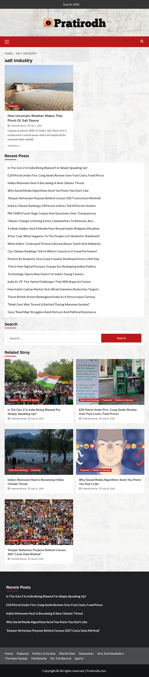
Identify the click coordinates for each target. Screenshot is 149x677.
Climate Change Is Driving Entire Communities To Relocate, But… (51, 221)
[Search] (141, 41)
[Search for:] (54, 338)
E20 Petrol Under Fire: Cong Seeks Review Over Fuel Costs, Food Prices (56, 175)
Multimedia (39, 658)
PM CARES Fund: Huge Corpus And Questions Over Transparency (52, 213)
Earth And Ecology (89, 400)
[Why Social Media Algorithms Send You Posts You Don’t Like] (110, 452)
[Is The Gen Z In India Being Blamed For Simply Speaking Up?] (39, 382)
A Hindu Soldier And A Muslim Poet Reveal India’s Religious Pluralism (53, 228)
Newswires (86, 653)
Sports (79, 658)
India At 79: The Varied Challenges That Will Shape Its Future (49, 281)
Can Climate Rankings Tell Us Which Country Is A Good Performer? (52, 251)
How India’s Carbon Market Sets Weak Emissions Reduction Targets (53, 289)
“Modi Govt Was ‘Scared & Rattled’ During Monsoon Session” (49, 304)
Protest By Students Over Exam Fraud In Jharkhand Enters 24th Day (53, 259)
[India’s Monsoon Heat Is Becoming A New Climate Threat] (39, 452)
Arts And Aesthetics (110, 653)
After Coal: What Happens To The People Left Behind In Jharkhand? (54, 236)
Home (9, 653)
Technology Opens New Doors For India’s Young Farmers (46, 274)
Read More (13, 145)
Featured (13, 106)
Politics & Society (30, 400)
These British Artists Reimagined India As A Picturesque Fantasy (51, 297)
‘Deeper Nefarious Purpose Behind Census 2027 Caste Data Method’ (54, 198)
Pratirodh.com (96, 671)
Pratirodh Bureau (19, 126)
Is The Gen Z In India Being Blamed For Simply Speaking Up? (47, 167)
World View (67, 653)
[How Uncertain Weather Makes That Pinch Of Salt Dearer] (39, 88)
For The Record (60, 658)
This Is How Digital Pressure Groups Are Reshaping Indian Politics (52, 266)
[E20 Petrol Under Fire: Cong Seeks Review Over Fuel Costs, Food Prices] (110, 382)
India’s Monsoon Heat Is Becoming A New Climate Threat (46, 183)
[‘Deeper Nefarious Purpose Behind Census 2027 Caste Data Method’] (39, 522)
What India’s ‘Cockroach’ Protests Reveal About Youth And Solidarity (54, 243)
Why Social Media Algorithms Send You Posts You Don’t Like (48, 190)
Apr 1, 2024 (36, 126)
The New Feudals (16, 658)
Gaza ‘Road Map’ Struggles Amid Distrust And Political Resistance (52, 312)
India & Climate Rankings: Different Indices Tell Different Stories (52, 205)
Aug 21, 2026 (37, 418)
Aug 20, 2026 (108, 488)
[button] (8, 41)
